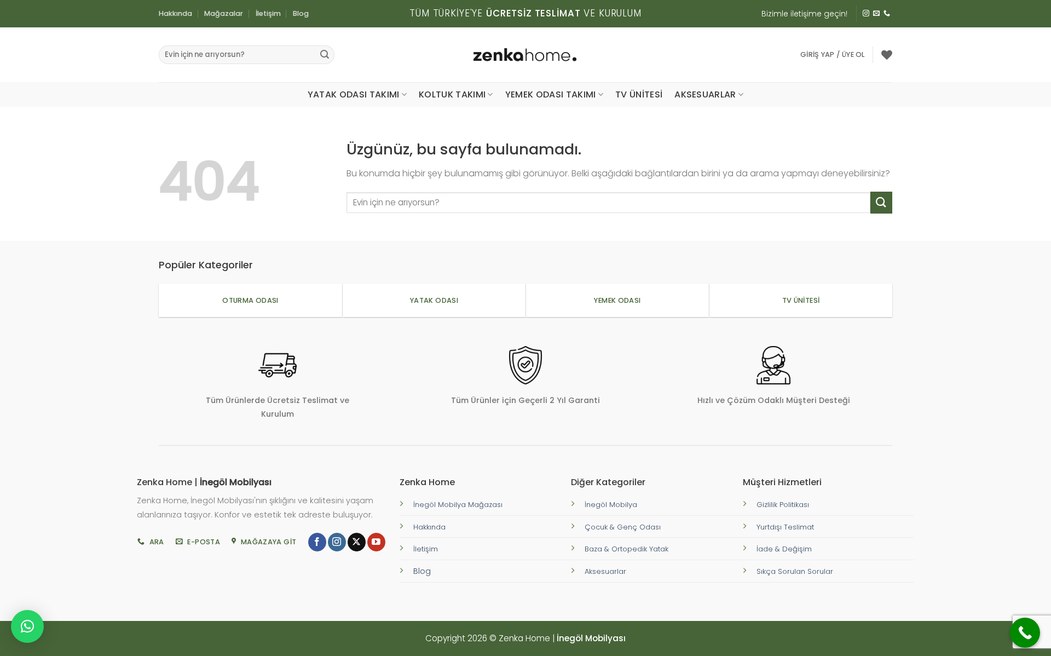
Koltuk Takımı (452, 94)
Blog (301, 13)
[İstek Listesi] (886, 55)
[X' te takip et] (357, 542)
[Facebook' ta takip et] (317, 542)
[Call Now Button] (1025, 633)
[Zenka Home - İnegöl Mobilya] (525, 54)
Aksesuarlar (705, 94)
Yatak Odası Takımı (354, 94)
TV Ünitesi (638, 94)
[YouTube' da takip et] (376, 542)
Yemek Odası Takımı (550, 94)
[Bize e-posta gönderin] (876, 14)
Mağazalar (223, 13)
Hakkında (175, 13)
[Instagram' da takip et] (866, 14)
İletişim (268, 13)
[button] (832, 55)
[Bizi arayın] (886, 14)
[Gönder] (324, 54)
